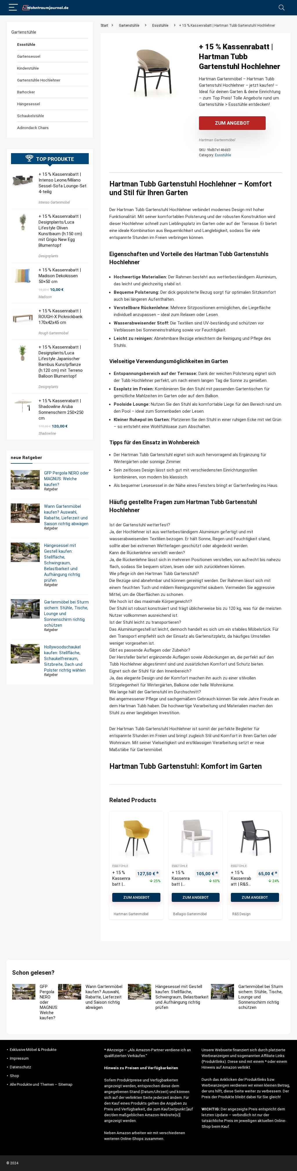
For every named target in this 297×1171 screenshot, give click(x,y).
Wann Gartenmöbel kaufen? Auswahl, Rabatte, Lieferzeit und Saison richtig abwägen (104, 997)
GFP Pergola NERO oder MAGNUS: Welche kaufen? (66, 479)
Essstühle (160, 25)
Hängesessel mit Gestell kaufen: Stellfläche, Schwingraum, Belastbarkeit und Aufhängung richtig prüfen (62, 563)
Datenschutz (20, 1067)
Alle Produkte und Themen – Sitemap (41, 1084)
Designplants (48, 256)
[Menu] (13, 7)
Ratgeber (51, 489)
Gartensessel (28, 56)
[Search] (282, 7)
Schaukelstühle (30, 115)
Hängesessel (28, 103)
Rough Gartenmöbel (53, 333)
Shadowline (47, 434)
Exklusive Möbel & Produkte (33, 1049)
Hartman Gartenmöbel (217, 140)
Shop (14, 1076)
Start (104, 25)
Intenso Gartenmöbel (54, 202)
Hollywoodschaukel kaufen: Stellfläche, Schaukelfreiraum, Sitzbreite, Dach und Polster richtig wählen (65, 658)
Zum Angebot (232, 123)
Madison (45, 297)
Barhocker (26, 92)
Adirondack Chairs (33, 127)
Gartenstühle (129, 25)
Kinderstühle (28, 68)
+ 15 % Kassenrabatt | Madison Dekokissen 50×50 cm (60, 275)
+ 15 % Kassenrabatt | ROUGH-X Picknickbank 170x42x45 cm (60, 316)
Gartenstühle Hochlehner (38, 80)
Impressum (19, 1058)
